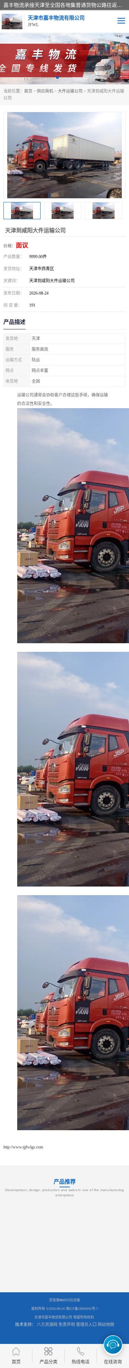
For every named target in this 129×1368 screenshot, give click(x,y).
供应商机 (45, 91)
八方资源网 (47, 1324)
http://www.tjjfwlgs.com (23, 1147)
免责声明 (66, 1324)
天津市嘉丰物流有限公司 (53, 1317)
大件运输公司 (70, 91)
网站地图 (106, 1324)
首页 (28, 91)
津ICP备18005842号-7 (82, 1309)
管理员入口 (86, 1324)
